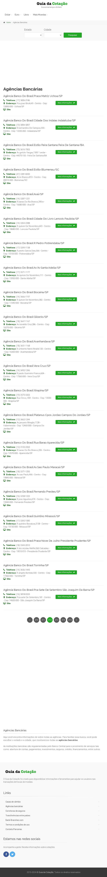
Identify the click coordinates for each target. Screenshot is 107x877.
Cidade (47, 29)
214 (63, 620)
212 (50, 620)
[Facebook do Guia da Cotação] (6, 854)
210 (36, 620)
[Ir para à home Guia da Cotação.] (53, 4)
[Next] (76, 620)
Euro (17, 14)
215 (70, 620)
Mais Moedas (39, 14)
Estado (28, 29)
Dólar (7, 14)
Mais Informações (65, 103)
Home (8, 22)
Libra (26, 14)
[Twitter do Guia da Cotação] (12, 854)
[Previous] (30, 620)
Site (9, 109)
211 (43, 620)
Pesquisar (72, 35)
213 (56, 620)
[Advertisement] (53, 63)
